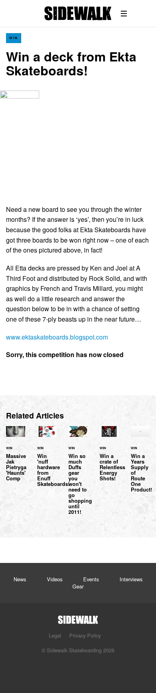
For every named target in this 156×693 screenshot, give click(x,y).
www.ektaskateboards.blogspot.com (57, 337)
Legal (55, 635)
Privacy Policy (85, 635)
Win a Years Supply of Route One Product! (140, 464)
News (20, 579)
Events (91, 579)
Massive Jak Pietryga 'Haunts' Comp (15, 458)
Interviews (131, 579)
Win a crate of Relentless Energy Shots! (109, 458)
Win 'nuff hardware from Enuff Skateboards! (46, 461)
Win (13, 38)
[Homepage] (78, 617)
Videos (54, 579)
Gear (78, 586)
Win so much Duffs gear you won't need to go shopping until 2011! (78, 475)
